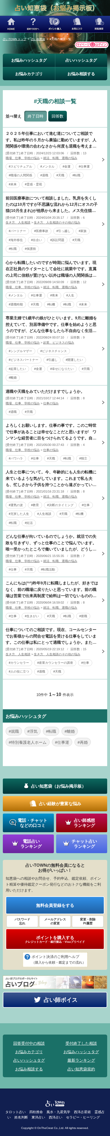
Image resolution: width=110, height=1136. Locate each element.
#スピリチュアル (20, 166)
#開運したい (74, 359)
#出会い (36, 240)
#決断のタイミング (60, 505)
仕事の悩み (51, 403)
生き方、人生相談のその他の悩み (57, 222)
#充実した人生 (19, 513)
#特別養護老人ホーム (28, 742)
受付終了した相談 (81, 1043)
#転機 (51, 304)
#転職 (76, 175)
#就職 (14, 731)
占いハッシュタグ (81, 60)
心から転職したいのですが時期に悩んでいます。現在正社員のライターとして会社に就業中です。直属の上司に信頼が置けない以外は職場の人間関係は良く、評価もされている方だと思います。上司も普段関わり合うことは (51, 269)
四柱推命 (36, 1112)
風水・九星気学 (58, 1112)
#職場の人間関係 (20, 175)
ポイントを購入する (55, 939)
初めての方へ (33, 24)
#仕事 (35, 458)
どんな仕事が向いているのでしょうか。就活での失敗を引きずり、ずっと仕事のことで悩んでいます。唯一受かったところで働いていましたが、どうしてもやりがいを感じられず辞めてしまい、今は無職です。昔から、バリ (51, 543)
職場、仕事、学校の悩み (23, 158)
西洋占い (55, 1117)
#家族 (83, 231)
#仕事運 (84, 166)
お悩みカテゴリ (29, 73)
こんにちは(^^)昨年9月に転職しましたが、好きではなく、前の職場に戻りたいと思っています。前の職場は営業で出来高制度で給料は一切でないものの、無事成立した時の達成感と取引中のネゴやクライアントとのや (52, 590)
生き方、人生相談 (18, 222)
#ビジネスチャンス (53, 351)
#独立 (83, 458)
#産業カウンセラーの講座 (55, 662)
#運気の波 (16, 505)
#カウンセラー (19, 662)
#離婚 (13, 377)
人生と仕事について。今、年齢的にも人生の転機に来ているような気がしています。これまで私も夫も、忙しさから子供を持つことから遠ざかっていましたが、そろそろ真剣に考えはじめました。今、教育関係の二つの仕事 (51, 479)
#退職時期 (16, 304)
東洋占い (38, 1117)
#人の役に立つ (19, 671)
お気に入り (77, 24)
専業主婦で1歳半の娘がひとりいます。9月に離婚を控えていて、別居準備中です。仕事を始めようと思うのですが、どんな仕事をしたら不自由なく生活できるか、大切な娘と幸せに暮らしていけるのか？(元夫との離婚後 (52, 325)
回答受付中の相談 (29, 1043)
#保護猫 (30, 248)
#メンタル (47, 166)
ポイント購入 (55, 24)
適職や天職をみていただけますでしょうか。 (45, 391)
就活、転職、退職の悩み (60, 158)
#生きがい (32, 616)
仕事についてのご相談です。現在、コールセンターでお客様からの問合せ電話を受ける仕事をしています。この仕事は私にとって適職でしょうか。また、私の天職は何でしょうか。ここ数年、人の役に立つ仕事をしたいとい (51, 636)
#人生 (70, 295)
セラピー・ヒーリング (83, 1117)
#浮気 (32, 731)
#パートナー (17, 231)
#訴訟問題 (57, 240)
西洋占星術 (82, 1112)
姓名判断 (21, 1117)
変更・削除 (88, 921)
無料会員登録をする (55, 905)
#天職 (60, 175)
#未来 (13, 184)
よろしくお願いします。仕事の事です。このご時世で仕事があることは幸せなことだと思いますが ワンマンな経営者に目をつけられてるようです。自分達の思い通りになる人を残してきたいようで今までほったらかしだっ (51, 432)
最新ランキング (81, 1060)
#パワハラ (16, 458)
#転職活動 (48, 569)
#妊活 (29, 522)
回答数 (57, 116)
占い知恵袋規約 (81, 1069)
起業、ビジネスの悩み (58, 342)
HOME (11, 24)
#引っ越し (63, 231)
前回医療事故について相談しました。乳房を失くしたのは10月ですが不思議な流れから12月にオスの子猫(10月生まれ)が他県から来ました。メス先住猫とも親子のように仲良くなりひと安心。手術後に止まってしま (52, 205)
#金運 (67, 166)
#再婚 (83, 742)
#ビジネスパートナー (23, 359)
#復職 (83, 616)
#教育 (35, 505)
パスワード (22, 921)
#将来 (54, 295)
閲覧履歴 (99, 24)
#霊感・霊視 (33, 184)
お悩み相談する (81, 73)
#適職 (44, 175)
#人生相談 (44, 513)
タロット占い (15, 1112)
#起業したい (17, 368)
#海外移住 (16, 240)
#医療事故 (41, 231)
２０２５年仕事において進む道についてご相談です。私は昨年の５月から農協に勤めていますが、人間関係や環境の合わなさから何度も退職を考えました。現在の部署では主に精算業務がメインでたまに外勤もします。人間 (51, 140)
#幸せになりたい (62, 368)
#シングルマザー (20, 351)
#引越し (52, 359)
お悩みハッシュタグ (29, 60)
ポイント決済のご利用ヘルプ (59, 959)
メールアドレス (55, 921)
